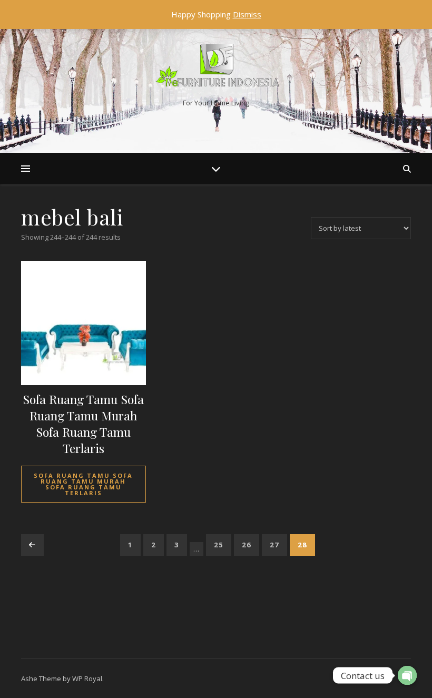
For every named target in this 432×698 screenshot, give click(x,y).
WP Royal (87, 678)
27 (274, 544)
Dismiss (247, 14)
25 (218, 544)
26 (246, 544)
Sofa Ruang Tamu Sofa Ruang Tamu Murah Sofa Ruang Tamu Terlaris (83, 484)
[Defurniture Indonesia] (216, 67)
